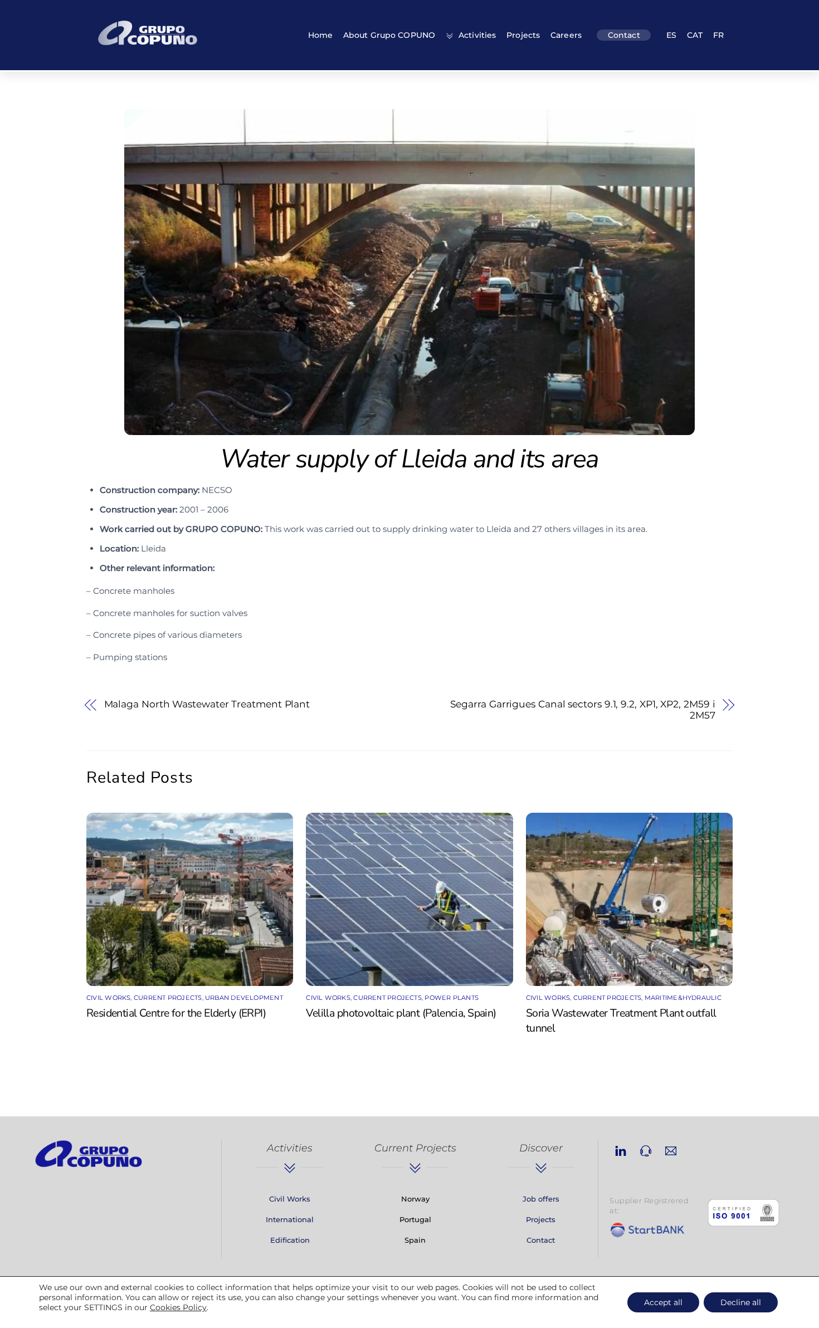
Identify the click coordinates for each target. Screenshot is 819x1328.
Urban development (244, 998)
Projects (523, 35)
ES (671, 35)
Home (320, 35)
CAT (695, 35)
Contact (624, 35)
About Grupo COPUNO (389, 35)
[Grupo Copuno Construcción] (147, 46)
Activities (476, 35)
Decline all (740, 1302)
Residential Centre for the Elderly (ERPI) (176, 1013)
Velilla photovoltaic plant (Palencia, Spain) (401, 1013)
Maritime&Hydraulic (683, 998)
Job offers (541, 1198)
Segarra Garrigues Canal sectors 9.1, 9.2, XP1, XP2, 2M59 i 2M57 (582, 710)
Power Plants (452, 998)
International (290, 1219)
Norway (415, 1198)
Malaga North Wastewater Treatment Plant (207, 704)
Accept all (663, 1302)
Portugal (415, 1219)
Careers (566, 35)
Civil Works (108, 998)
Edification (290, 1240)
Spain (415, 1240)
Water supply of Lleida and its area (409, 458)
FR (718, 35)
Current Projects (168, 998)
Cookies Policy (178, 1307)
